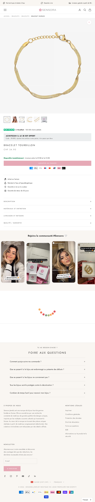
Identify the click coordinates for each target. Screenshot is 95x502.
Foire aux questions (72, 426)
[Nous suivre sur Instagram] (11, 476)
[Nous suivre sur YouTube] (23, 476)
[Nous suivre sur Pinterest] (17, 476)
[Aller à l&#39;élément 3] (22, 119)
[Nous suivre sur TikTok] (29, 476)
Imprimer (68, 410)
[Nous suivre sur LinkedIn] (35, 476)
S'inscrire (12, 469)
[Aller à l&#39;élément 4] (29, 119)
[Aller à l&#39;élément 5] (36, 119)
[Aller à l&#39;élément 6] (44, 119)
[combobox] (87, 499)
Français (58, 482)
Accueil (7, 16)
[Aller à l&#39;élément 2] (14, 119)
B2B (66, 430)
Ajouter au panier (47, 163)
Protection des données (73, 418)
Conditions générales (72, 414)
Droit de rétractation (72, 422)
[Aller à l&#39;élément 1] (7, 119)
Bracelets (15, 16)
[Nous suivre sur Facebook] (5, 476)
